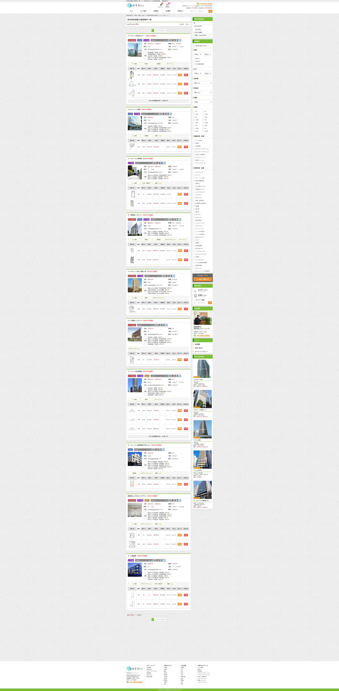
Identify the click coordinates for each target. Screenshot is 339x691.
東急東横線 (151, 52)
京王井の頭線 (151, 393)
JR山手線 (150, 55)
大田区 (165, 682)
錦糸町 (182, 667)
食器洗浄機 (199, 265)
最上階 (197, 209)
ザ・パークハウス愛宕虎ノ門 (201, 500)
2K (196, 117)
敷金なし (198, 58)
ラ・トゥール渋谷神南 (141, 371)
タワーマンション (200, 157)
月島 (182, 682)
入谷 (182, 669)
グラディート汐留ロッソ (200, 409)
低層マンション (200, 160)
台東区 (165, 669)
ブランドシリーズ (200, 163)
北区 (165, 684)
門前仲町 (183, 676)
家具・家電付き (200, 200)
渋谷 (182, 674)
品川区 (165, 673)
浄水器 (197, 257)
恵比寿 (182, 680)
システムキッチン (200, 251)
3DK (197, 122)
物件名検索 (149, 676)
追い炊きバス (199, 248)
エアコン (198, 175)
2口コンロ (198, 217)
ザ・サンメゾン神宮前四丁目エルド (145, 445)
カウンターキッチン (201, 254)
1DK (197, 114)
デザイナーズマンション (202, 149)
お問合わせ (180, 11)
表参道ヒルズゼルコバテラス (143, 496)
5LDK (206, 131)
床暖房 (197, 243)
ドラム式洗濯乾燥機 (201, 262)
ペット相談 (199, 140)
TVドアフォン (199, 226)
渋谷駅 (156, 52)
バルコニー (199, 195)
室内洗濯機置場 (200, 180)
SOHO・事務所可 (200, 154)
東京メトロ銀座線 (152, 176)
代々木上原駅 (162, 291)
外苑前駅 (160, 178)
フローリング (199, 172)
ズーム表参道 (138, 556)
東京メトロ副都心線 (153, 129)
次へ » (163, 30)
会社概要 (168, 11)
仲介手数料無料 (200, 64)
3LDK (206, 122)
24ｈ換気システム (201, 186)
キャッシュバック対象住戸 (203, 271)
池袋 (182, 678)
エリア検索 (143, 11)
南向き (197, 211)
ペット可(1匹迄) (200, 231)
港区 (165, 671)
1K (205, 111)
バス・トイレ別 (200, 178)
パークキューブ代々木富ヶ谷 (143, 271)
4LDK (197, 128)
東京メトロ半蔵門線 (153, 233)
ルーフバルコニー (200, 192)
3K (205, 120)
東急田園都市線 (152, 54)
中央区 (165, 676)
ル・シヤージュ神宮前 (141, 158)
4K (196, 125)
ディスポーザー (200, 259)
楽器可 (197, 143)
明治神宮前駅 (162, 57)
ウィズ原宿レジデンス (141, 320)
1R (196, 111)
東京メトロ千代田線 (153, 57)
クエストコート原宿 (140, 109)
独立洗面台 (199, 220)
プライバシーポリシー (152, 671)
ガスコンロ (199, 197)
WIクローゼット (200, 237)
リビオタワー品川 (198, 379)
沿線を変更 (198, 29)
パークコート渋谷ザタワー (142, 36)
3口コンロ (198, 268)
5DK (197, 131)
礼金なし (198, 61)
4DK (206, 125)
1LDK (206, 114)
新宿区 (165, 674)
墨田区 (165, 680)
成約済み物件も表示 (201, 45)
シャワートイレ (200, 223)
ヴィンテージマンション (202, 151)
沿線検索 (156, 11)
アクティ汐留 (197, 440)
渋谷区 (153, 49)
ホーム (131, 11)
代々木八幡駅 (160, 289)
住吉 (182, 671)
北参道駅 (161, 129)
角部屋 (197, 206)
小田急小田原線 (152, 289)
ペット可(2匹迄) (200, 234)
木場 (182, 673)
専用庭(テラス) (200, 189)
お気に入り (160, 5)
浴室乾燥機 (199, 245)
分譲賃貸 (198, 146)
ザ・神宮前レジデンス (141, 215)
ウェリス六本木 (198, 470)
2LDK (197, 120)
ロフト (197, 240)
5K (205, 128)
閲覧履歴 (167, 5)
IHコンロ (198, 214)
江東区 (165, 667)
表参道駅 (160, 176)
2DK (206, 117)
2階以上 (198, 183)
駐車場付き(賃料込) (201, 203)
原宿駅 (155, 59)
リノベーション (200, 228)
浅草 (182, 684)
